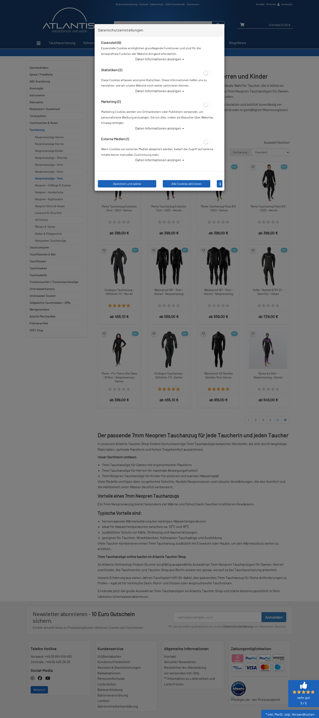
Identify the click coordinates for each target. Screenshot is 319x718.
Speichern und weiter (127, 184)
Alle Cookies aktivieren (186, 184)
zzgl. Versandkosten (299, 714)
